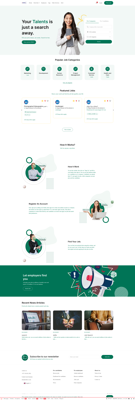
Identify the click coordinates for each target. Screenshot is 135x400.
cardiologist (58, 110)
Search (98, 41)
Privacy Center (98, 376)
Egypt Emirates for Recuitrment (33, 108)
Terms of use (98, 373)
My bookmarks (57, 379)
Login (100, 3)
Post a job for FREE (29, 42)
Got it (109, 397)
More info (80, 397)
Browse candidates (78, 376)
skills (55, 335)
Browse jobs (56, 373)
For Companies (91, 21)
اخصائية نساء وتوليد (92, 106)
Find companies (78, 382)
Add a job (76, 379)
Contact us (97, 379)
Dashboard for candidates (59, 376)
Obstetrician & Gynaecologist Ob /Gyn (96, 110)
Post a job (108, 3)
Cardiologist (59, 106)
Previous (21, 110)
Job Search (88, 335)
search (24, 335)
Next (113, 110)
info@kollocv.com (26, 379)
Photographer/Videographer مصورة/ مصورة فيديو (40, 106)
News (54, 382)
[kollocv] (24, 2)
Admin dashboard (78, 373)
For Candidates (104, 21)
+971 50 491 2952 (26, 373)
